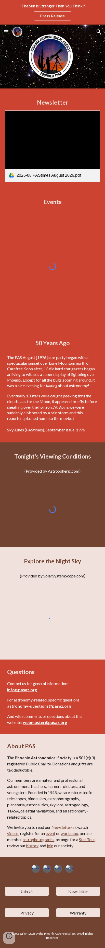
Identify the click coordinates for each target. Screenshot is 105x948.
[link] (52, 146)
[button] (6, 32)
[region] (52, 12)
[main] (52, 102)
